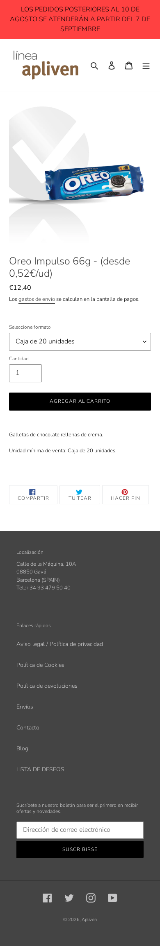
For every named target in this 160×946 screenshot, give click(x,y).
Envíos (24, 707)
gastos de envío (36, 299)
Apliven (89, 920)
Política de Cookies (40, 665)
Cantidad (19, 358)
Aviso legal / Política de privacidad (59, 644)
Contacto (27, 728)
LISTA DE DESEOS (40, 769)
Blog (22, 748)
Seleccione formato (30, 327)
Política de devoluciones (47, 686)
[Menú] (146, 65)
